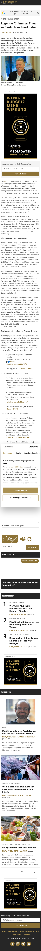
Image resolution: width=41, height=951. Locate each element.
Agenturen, (17, 795)
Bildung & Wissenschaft (26, 737)
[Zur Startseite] (9, 2)
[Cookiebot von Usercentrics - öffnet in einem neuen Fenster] (29, 447)
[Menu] (38, 2)
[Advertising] (20, 126)
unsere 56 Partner (16, 467)
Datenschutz (17, 934)
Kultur (8, 32)
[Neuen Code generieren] (29, 539)
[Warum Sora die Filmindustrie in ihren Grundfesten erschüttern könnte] (20, 767)
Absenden (32, 547)
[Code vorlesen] (22, 539)
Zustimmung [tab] (7, 453)
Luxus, (16, 630)
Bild (5, 181)
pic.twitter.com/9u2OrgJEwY (16, 402)
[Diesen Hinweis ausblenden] (38, 13)
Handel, (17, 647)
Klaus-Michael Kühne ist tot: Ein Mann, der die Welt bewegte (23, 641)
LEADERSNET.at (19, 931)
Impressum (26, 934)
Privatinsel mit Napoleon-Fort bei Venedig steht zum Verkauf (24, 624)
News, (3, 32)
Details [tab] (18, 453)
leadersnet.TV (8, 555)
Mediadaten (30, 931)
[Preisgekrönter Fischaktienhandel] (20, 828)
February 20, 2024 (25, 369)
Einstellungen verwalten (19, 497)
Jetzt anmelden (20, 174)
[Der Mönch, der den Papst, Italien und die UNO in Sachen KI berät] (20, 711)
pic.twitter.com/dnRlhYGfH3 (16, 364)
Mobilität (22, 614)
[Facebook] (12, 944)
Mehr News (6, 692)
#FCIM (12, 362)
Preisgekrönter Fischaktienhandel (19, 848)
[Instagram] (18, 944)
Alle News (19, 872)
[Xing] (23, 944)
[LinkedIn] (29, 944)
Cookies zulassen (20, 490)
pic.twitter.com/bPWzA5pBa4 (17, 437)
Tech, (16, 614)
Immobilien (23, 630)
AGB (37, 931)
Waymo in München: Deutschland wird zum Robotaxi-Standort (20, 608)
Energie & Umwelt (20, 851)
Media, (9, 737)
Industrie (24, 647)
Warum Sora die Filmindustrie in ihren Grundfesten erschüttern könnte (18, 789)
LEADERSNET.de (7, 931)
